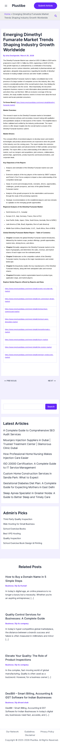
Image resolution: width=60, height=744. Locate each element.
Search (51, 406)
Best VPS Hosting (12, 533)
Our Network (12, 731)
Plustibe (18, 5)
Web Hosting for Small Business (19, 524)
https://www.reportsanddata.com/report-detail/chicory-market (26, 339)
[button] (45, 5)
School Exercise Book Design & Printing (22, 543)
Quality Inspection (12, 538)
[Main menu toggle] (6, 6)
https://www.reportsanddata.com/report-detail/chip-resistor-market (28, 347)
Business (9, 586)
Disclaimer (30, 735)
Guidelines (29, 731)
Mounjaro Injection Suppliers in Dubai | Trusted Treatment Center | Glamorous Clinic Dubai (27, 444)
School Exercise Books (14, 528)
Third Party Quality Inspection (17, 519)
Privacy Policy (47, 731)
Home (7, 14)
